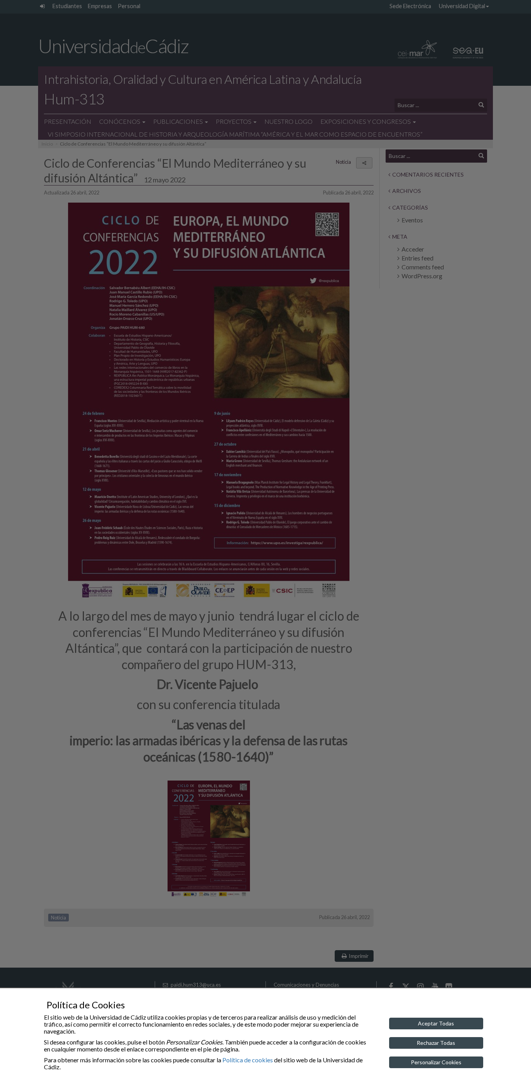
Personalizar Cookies (436, 1062)
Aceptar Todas (436, 1023)
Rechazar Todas (436, 1042)
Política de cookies (247, 1059)
